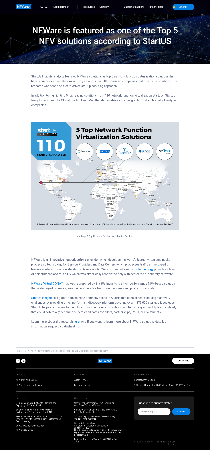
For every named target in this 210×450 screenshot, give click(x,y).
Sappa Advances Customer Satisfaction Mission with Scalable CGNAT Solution (91, 425)
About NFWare (81, 380)
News (30, 351)
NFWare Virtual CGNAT (47, 283)
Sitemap (161, 441)
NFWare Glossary (24, 430)
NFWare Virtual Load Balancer (30, 385)
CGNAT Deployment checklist (30, 425)
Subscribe (181, 411)
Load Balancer (61, 6)
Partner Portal (155, 6)
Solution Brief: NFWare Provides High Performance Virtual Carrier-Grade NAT (34, 410)
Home (19, 351)
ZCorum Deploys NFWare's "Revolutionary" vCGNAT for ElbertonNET (95, 417)
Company (104, 6)
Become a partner (82, 385)
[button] (183, 7)
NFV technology (142, 269)
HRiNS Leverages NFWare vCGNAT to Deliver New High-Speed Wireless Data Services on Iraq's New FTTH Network (98, 432)
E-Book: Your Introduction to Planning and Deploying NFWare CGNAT (36, 404)
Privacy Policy (171, 442)
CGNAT (44, 6)
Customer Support (134, 6)
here (77, 321)
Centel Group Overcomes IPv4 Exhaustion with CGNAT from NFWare (94, 404)
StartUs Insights (42, 298)
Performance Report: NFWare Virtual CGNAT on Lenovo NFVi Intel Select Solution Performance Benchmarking (39, 419)
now (78, 326)
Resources (89, 6)
